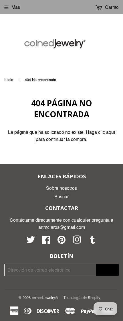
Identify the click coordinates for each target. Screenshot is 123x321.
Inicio (8, 79)
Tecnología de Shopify (82, 297)
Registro (107, 270)
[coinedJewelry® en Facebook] (46, 241)
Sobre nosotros (61, 188)
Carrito (111, 7)
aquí (110, 132)
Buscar (61, 196)
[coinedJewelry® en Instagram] (77, 241)
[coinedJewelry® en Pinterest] (61, 241)
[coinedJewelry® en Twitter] (30, 241)
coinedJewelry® (45, 297)
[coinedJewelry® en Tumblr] (92, 241)
